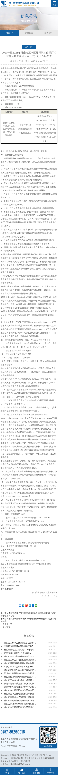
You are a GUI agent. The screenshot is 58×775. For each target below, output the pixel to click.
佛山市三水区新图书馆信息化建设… (20, 656)
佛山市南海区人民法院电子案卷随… (20, 697)
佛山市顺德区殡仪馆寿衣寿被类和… (20, 663)
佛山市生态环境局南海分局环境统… (20, 707)
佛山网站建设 (16, 764)
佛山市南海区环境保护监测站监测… (20, 704)
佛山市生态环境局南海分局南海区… (20, 690)
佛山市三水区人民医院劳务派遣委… (20, 643)
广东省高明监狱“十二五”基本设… (18, 653)
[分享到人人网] (33, 605)
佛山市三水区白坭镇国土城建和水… (20, 680)
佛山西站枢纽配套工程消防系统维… (20, 670)
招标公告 (10, 33)
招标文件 (9, 589)
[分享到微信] (36, 605)
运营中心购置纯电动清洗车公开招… (20, 673)
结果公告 (29, 33)
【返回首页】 (6, 627)
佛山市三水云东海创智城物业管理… (20, 660)
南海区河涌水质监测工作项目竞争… (20, 683)
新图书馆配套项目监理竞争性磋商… (20, 687)
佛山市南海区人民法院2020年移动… (20, 650)
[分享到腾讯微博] (30, 605)
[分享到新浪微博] (26, 605)
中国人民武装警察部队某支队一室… (20, 666)
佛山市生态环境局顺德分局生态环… (20, 677)
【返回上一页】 (7, 624)
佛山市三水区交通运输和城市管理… (20, 694)
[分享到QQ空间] (23, 605)
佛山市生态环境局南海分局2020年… (20, 700)
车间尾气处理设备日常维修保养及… (20, 646)
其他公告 (48, 33)
